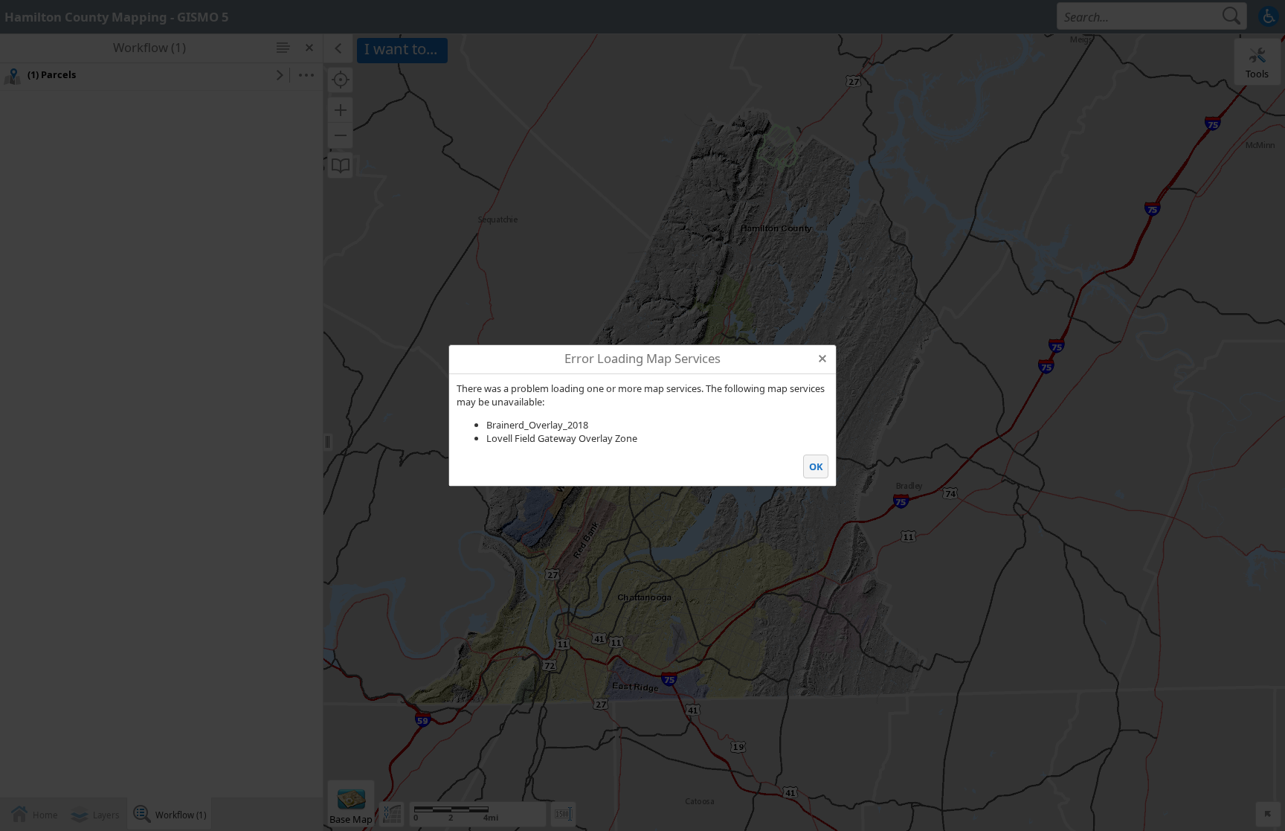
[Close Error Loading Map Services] (822, 358)
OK (816, 466)
